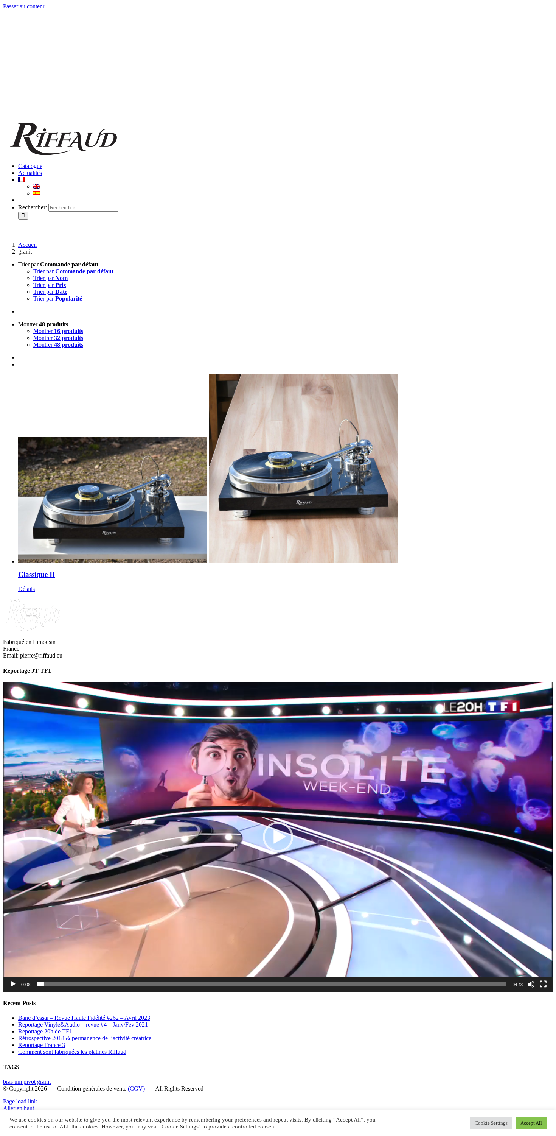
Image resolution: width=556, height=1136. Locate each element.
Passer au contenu (24, 6)
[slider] (271, 984)
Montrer (58, 331)
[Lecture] (13, 984)
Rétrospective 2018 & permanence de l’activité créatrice (84, 1038)
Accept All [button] (531, 1123)
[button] (278, 837)
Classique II (36, 574)
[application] (278, 837)
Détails (26, 589)
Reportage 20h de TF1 (45, 1031)
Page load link (20, 1101)
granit (44, 1081)
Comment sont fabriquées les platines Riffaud (72, 1052)
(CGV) (136, 1088)
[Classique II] (285, 468)
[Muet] (531, 984)
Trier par (73, 271)
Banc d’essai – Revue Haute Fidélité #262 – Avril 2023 (84, 1017)
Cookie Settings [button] (491, 1123)
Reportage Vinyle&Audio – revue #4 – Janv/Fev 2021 (83, 1024)
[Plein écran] (543, 984)
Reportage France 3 (41, 1045)
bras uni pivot (19, 1081)
